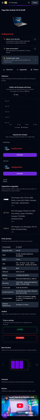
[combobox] (20, 94)
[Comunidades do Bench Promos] (4, 415)
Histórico (9, 70)
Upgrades (23, 70)
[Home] (5, 2)
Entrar (35, 2)
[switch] (34, 39)
